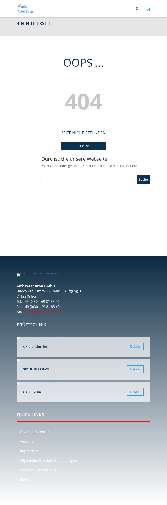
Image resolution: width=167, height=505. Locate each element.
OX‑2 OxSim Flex (83, 347)
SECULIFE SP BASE (83, 369)
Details (135, 346)
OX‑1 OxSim (83, 392)
